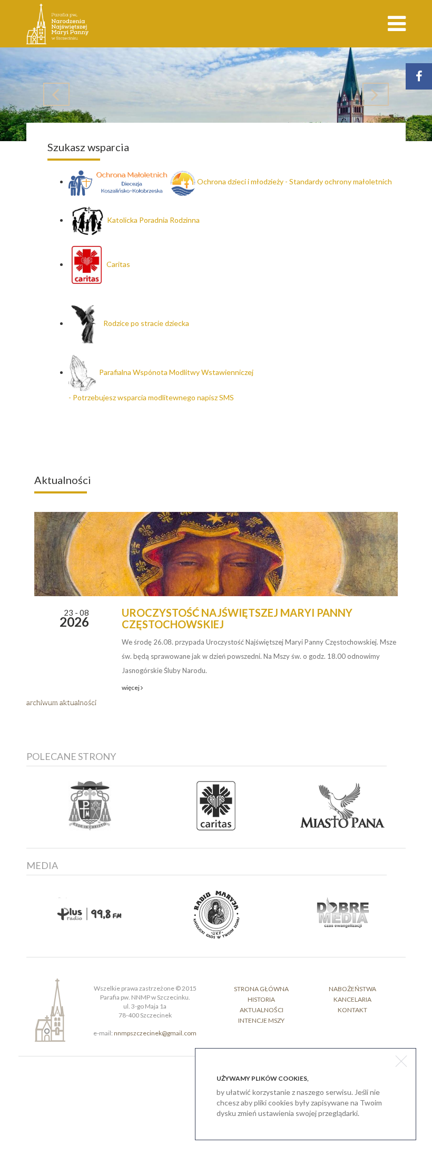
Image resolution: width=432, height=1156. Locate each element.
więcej (131, 687)
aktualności (261, 1010)
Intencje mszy (261, 1020)
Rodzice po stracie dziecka (144, 323)
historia (261, 999)
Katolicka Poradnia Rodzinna (153, 219)
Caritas (116, 264)
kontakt (352, 1010)
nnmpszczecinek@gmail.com (155, 1033)
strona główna (261, 989)
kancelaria (352, 999)
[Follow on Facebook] (419, 76)
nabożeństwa (352, 989)
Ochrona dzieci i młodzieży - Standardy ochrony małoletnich (294, 181)
